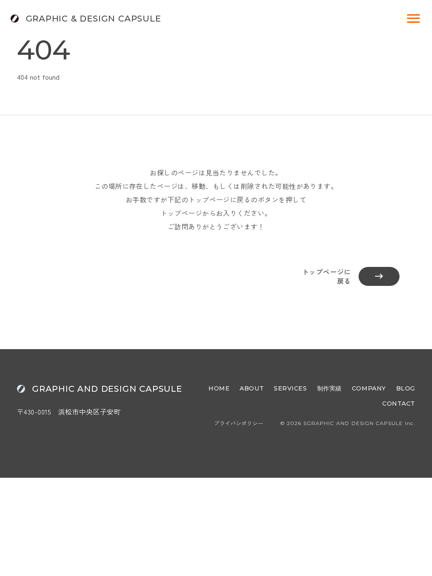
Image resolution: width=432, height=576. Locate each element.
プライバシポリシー (238, 423)
